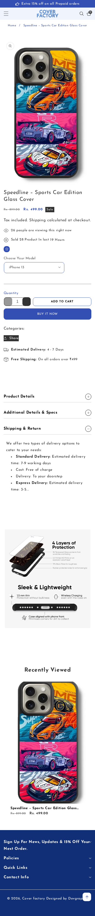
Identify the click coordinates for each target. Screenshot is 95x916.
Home (12, 25)
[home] (14, 908)
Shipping (37, 220)
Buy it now (47, 314)
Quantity (11, 293)
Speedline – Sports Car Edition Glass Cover (43, 808)
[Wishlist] (7, 249)
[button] (9, 13)
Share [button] (14, 338)
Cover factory (33, 898)
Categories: (14, 329)
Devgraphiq (78, 898)
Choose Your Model (20, 258)
